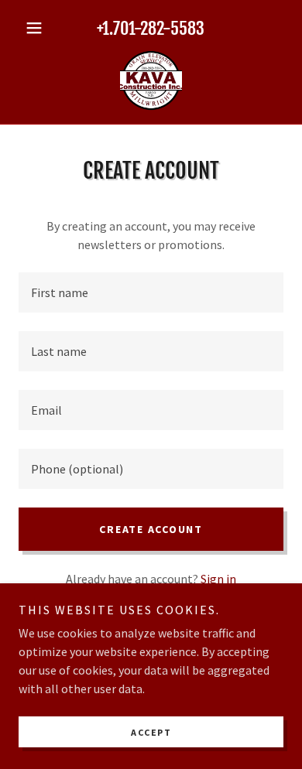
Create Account (151, 529)
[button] (38, 27)
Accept (151, 732)
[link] (151, 80)
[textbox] (151, 292)
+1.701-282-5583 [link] (150, 28)
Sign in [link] (218, 578)
